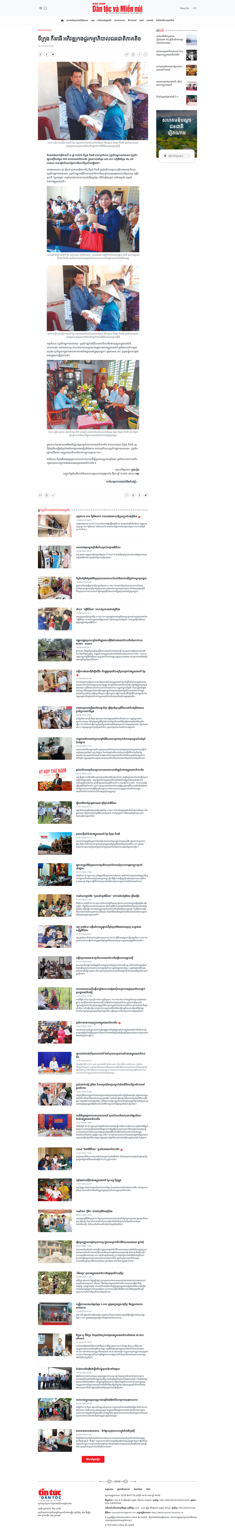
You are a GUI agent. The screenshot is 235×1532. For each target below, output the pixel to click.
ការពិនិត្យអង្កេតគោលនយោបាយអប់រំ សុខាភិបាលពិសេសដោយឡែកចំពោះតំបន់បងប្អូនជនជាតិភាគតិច (108, 1117)
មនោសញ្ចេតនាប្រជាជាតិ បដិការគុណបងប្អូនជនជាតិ (169, 83)
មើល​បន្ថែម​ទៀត (93, 1459)
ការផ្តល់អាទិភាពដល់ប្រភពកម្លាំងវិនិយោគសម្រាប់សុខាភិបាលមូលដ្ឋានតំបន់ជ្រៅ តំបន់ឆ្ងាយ (111, 740)
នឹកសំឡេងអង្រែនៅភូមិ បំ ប (167, 96)
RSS (148, 1489)
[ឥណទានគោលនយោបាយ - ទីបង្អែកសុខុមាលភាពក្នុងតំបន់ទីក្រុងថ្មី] (55, 1440)
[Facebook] (46, 54)
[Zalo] (40, 54)
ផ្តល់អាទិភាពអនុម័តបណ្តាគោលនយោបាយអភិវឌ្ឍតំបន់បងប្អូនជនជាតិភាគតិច (110, 769)
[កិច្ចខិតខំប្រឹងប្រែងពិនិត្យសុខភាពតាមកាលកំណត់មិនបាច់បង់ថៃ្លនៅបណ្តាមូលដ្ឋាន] (55, 588)
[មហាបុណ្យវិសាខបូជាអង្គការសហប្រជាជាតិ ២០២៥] (191, 70)
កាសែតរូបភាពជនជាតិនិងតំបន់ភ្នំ (117, 8)
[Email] (126, 54)
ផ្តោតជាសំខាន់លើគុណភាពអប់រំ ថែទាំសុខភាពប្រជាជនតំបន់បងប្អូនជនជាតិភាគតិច (110, 1055)
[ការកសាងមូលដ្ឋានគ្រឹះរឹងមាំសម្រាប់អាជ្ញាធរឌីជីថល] (55, 557)
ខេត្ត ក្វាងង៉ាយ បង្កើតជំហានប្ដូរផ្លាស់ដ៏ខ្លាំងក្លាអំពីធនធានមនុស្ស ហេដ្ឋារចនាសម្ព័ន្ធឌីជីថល (108, 928)
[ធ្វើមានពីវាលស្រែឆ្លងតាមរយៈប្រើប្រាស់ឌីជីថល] (55, 812)
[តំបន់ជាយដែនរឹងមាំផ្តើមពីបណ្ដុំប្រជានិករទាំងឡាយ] (55, 1378)
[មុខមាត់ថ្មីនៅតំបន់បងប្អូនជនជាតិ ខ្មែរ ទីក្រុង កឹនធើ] (55, 843)
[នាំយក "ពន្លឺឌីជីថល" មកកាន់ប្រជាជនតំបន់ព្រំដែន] (55, 619)
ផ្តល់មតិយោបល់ (123, 1489)
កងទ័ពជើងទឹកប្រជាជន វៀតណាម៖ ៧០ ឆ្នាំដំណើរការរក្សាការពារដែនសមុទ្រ (169, 39)
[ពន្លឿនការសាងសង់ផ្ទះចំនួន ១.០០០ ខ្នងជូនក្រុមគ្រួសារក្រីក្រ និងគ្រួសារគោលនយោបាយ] (55, 1313)
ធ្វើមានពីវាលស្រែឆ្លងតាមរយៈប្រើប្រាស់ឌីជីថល (96, 803)
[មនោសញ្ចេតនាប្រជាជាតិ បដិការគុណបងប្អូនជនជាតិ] (191, 85)
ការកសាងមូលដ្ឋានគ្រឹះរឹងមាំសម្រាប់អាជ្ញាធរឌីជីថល (98, 547)
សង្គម (93, 20)
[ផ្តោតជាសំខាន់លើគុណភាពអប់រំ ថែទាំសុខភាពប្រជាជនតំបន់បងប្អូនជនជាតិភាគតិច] (55, 1063)
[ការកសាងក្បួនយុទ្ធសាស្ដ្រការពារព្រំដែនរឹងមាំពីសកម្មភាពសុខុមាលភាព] (55, 1409)
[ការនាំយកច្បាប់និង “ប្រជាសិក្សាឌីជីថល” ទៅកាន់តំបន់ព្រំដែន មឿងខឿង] (55, 905)
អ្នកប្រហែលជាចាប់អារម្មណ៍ (54, 510)
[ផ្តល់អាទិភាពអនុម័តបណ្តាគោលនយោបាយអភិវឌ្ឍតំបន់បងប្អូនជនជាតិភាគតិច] (55, 779)
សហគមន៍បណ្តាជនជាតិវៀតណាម (77, 20)
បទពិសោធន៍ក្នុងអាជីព (104, 20)
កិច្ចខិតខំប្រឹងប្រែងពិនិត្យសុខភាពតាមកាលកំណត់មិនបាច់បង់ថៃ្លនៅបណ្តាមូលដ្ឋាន (111, 578)
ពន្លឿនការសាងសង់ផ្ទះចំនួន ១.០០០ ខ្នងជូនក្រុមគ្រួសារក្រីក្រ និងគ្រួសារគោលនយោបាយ (109, 1305)
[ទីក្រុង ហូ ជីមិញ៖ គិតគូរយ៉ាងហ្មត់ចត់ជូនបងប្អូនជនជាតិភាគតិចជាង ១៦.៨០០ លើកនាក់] (55, 1344)
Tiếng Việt (184, 8)
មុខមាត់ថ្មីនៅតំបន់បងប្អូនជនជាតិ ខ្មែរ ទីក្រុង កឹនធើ (98, 833)
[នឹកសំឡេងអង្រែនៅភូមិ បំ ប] (191, 100)
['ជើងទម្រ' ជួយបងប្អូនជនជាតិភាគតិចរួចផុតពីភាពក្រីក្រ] (55, 1282)
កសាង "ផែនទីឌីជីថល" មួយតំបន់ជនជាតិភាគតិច (98, 1149)
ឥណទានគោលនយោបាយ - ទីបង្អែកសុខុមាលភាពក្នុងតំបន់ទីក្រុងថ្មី (105, 1430)
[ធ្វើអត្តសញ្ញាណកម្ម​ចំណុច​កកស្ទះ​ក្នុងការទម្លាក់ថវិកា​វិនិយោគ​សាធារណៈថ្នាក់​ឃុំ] (55, 1251)
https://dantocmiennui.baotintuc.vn (167, 1512)
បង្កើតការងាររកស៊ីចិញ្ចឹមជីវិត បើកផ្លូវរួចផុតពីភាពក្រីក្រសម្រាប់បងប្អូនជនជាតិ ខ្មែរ (110, 671)
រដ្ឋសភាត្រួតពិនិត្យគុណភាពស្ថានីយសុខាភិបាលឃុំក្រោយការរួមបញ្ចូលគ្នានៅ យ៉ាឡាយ (109, 866)
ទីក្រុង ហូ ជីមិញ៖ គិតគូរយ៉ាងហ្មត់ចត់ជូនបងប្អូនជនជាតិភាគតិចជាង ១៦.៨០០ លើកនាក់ (110, 1336)
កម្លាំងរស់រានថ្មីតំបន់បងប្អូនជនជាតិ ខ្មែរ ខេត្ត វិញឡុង (98, 1180)
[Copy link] (139, 54)
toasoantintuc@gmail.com (124, 1512)
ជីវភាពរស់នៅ (132, 20)
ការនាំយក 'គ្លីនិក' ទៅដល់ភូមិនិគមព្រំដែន (94, 1211)
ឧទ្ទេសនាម (109, 1489)
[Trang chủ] (62, 20)
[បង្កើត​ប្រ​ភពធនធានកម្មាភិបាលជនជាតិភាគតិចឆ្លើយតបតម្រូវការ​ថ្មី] (55, 967)
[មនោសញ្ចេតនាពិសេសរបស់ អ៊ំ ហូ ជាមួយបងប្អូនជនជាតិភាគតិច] (191, 55)
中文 (195, 8)
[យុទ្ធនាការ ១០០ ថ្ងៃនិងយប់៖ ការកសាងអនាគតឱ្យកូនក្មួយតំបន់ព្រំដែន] (55, 526)
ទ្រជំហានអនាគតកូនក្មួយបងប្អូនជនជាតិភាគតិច (97, 1022)
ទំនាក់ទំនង (138, 1489)
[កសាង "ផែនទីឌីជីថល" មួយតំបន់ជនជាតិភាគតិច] (55, 1158)
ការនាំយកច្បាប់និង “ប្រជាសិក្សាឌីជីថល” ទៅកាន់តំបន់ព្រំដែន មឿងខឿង (107, 896)
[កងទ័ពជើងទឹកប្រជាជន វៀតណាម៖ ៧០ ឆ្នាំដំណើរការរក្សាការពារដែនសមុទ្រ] (191, 40)
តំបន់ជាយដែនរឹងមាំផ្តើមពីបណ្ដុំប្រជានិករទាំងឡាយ (98, 1368)
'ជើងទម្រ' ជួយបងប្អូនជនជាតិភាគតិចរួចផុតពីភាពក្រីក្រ (100, 1273)
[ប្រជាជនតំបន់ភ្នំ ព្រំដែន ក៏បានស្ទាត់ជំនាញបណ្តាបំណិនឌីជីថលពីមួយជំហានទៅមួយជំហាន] (55, 1094)
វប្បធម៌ (141, 20)
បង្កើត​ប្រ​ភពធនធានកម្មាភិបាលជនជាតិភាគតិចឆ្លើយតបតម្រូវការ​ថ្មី (104, 957)
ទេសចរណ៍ (149, 20)
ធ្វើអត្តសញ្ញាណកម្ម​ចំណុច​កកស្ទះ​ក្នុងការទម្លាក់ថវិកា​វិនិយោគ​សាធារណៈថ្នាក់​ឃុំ (110, 1242)
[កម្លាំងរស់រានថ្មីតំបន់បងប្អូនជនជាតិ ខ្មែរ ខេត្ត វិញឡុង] (55, 1189)
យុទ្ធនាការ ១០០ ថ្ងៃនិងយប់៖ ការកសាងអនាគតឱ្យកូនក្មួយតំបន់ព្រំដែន (107, 516)
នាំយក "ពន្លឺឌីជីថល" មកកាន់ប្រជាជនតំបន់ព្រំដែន (98, 609)
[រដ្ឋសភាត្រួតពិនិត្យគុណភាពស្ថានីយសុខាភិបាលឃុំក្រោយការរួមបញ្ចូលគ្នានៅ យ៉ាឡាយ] (55, 874)
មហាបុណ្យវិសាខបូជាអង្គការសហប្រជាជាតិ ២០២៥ (169, 68)
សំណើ (160, 30)
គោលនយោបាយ (119, 20)
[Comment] (145, 54)
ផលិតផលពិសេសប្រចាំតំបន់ (165, 20)
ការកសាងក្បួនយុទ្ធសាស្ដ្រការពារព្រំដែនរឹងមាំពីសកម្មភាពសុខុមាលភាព (107, 1399)
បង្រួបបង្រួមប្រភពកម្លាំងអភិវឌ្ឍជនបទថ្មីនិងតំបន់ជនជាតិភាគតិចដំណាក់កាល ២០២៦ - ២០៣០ (109, 642)
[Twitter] (52, 54)
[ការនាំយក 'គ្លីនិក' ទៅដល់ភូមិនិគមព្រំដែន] (55, 1221)
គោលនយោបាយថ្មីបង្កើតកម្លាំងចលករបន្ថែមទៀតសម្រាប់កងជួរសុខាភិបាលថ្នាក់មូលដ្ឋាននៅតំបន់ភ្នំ (110, 990)
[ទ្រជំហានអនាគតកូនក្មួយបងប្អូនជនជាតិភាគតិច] (55, 1032)
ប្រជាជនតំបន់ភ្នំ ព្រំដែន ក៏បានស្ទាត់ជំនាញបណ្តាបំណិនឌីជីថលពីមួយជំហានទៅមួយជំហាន (110, 1086)
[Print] (133, 54)
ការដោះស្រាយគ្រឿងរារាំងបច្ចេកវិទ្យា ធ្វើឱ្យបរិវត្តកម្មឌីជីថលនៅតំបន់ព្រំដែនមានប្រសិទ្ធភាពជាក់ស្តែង (110, 709)
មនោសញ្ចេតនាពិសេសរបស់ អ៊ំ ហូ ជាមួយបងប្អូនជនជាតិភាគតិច (169, 53)
